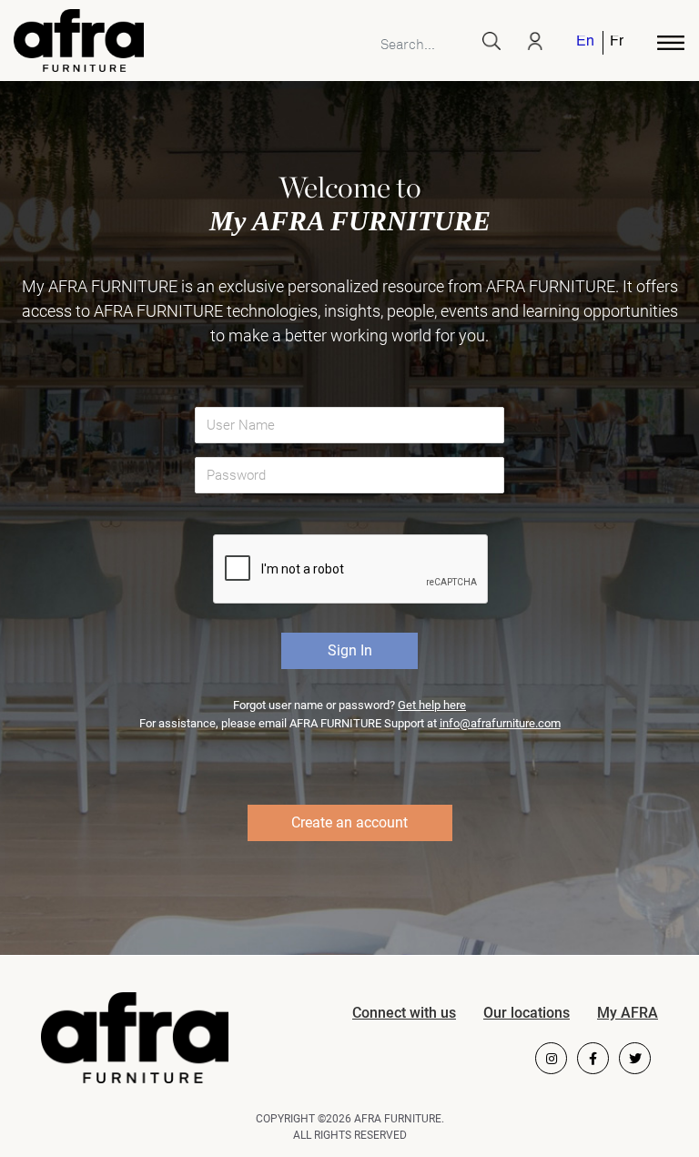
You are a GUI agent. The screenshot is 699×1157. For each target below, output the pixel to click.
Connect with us (404, 1012)
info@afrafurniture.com (500, 723)
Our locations (526, 1012)
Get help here (432, 705)
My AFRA (627, 1012)
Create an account (349, 822)
